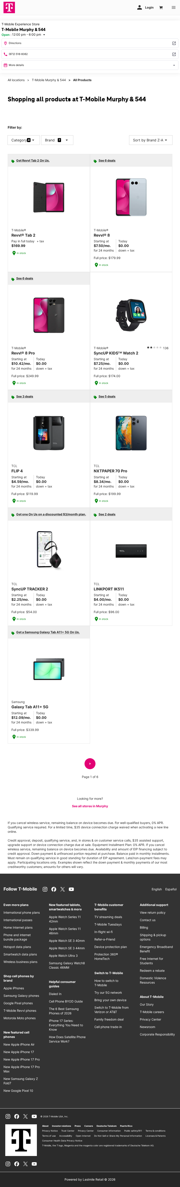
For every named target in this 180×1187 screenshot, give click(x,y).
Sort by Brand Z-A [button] (151, 140)
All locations (16, 80)
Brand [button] (50, 140)
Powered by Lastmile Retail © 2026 (90, 1179)
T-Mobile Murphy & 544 (49, 80)
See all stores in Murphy (90, 806)
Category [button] (19, 140)
